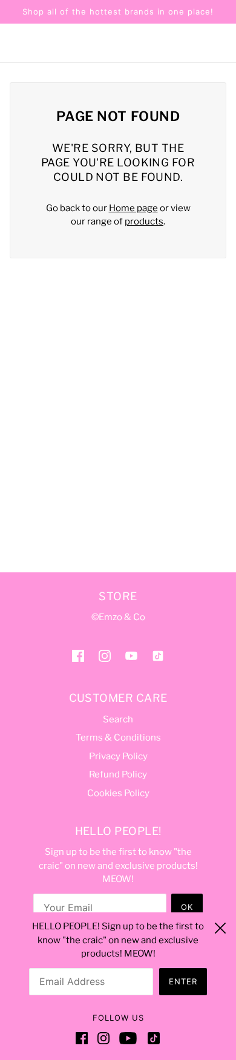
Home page (133, 208)
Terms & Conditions (118, 737)
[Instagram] (103, 1038)
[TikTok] (151, 1038)
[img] (78, 655)
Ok (187, 907)
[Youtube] (128, 1038)
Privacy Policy (118, 756)
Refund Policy (118, 774)
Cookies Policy (118, 793)
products (144, 221)
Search (118, 719)
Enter (183, 981)
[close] (220, 926)
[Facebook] (84, 1038)
